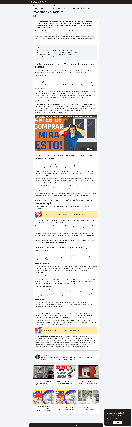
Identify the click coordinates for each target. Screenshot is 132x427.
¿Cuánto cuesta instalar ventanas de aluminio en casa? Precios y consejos (59, 52)
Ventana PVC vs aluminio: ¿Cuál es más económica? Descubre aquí (57, 54)
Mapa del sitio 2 (79, 425)
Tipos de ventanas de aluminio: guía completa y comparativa (55, 57)
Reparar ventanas (84, 2)
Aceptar (118, 422)
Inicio (55, 2)
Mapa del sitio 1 (71, 425)
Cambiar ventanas (97, 2)
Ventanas (74, 2)
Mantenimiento (64, 2)
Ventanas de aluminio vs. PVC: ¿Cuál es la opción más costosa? (56, 50)
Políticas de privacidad (42, 425)
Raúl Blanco (39, 15)
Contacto (32, 425)
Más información (113, 418)
